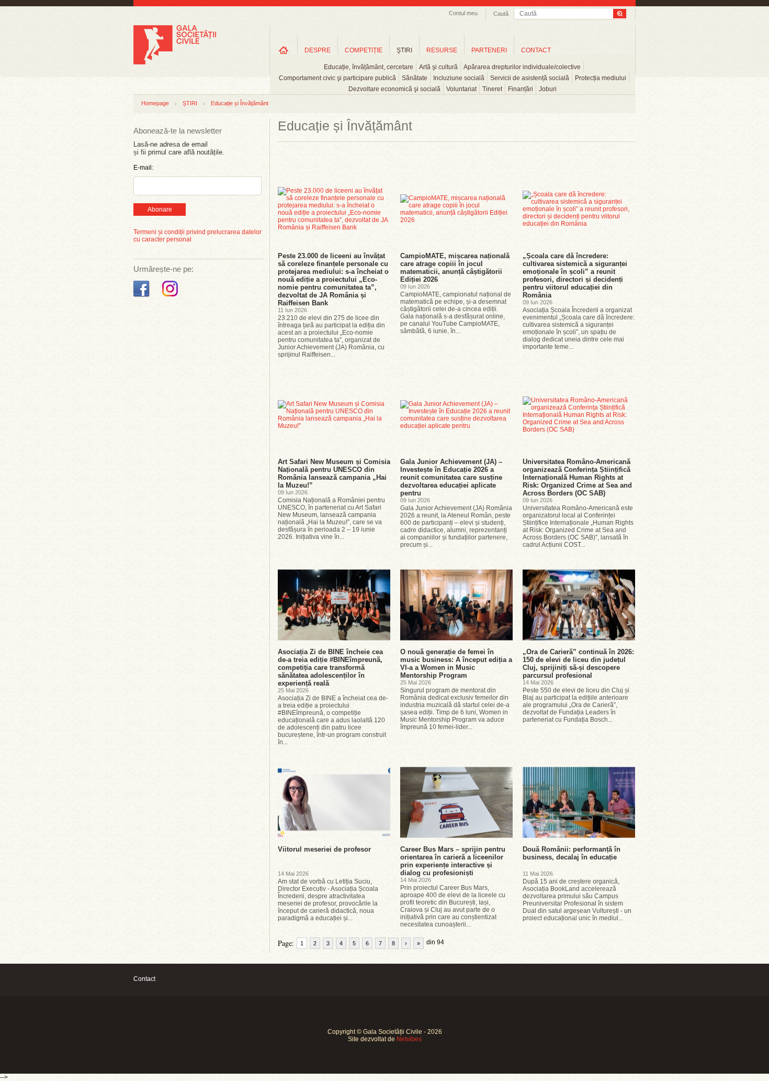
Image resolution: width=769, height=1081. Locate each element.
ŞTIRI (404, 50)
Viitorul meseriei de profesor (324, 849)
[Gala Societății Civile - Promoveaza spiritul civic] (174, 62)
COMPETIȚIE (363, 50)
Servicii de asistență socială (529, 78)
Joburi (548, 89)
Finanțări (520, 89)
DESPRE (317, 50)
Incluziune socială (458, 78)
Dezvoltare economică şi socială (394, 89)
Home (283, 50)
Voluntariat (461, 89)
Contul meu (463, 13)
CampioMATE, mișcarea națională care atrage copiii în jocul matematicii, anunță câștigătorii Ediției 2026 (455, 267)
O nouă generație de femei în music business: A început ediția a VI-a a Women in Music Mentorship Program (456, 663)
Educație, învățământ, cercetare (368, 67)
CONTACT (536, 50)
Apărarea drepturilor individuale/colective (522, 67)
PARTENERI (489, 50)
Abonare (160, 209)
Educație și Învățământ (239, 103)
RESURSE (441, 50)
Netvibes (409, 1039)
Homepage (155, 103)
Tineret (492, 89)
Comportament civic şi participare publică (337, 78)
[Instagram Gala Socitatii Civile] (171, 297)
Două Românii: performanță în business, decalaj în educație (571, 853)
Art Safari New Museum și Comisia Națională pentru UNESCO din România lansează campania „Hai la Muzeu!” (334, 473)
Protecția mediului (600, 78)
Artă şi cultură (438, 67)
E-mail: (143, 167)
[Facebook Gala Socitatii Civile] (142, 297)
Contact (144, 979)
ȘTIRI (190, 103)
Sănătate (414, 78)
